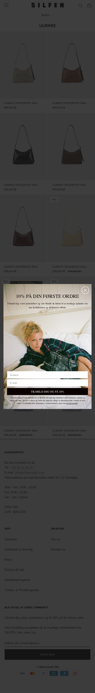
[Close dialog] (85, 290)
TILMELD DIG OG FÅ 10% (47, 391)
